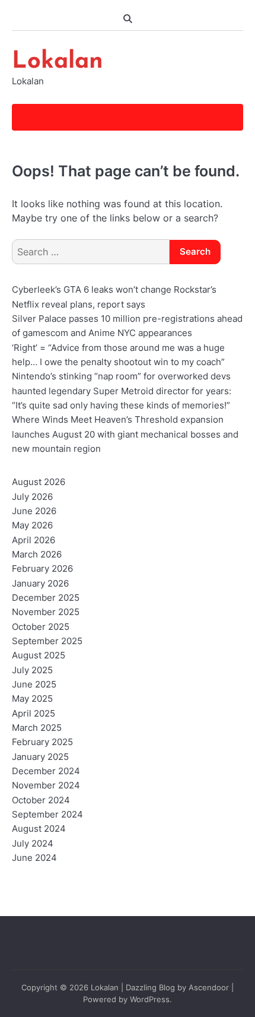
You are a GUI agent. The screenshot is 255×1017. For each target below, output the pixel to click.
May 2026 (32, 525)
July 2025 (32, 670)
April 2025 (33, 713)
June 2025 (34, 684)
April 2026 (33, 540)
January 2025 (40, 757)
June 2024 (34, 858)
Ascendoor (209, 987)
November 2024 (46, 785)
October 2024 (41, 800)
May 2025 (32, 698)
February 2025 (42, 742)
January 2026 (40, 583)
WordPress (150, 999)
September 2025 (47, 641)
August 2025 (38, 655)
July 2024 (32, 843)
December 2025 (45, 598)
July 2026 (32, 497)
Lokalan (57, 62)
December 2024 (46, 771)
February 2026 (42, 568)
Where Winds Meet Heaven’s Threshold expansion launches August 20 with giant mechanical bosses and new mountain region (125, 434)
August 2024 (39, 828)
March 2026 (37, 554)
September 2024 (47, 814)
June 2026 (34, 511)
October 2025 (40, 627)
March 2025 (37, 728)
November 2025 (45, 612)
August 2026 (38, 482)
